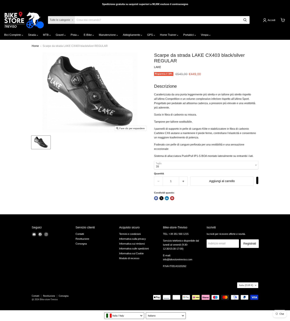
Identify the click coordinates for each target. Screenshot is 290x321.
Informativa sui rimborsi (132, 243)
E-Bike (88, 34)
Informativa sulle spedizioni (134, 248)
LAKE (157, 67)
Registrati (249, 243)
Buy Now (257, 180)
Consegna (81, 243)
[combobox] (124, 315)
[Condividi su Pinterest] (172, 198)
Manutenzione (107, 34)
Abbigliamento (132, 34)
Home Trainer (168, 34)
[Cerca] (245, 20)
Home (35, 46)
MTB (46, 34)
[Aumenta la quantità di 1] (183, 181)
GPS (150, 34)
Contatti (80, 233)
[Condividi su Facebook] (156, 198)
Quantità (159, 173)
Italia (246, 285)
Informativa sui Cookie (131, 253)
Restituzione (82, 238)
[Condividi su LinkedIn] (167, 198)
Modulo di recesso (129, 258)
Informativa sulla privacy (132, 238)
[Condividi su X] (161, 198)
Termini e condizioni (130, 233)
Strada (32, 34)
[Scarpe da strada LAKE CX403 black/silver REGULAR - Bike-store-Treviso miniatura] (41, 142)
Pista (74, 34)
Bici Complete (13, 34)
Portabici (189, 34)
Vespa (205, 34)
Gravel (60, 34)
